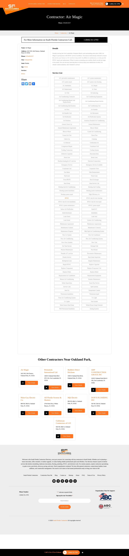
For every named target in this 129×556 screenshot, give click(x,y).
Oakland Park (28, 60)
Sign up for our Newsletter (64, 495)
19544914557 (64, 23)
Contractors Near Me (53, 3)
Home (56, 33)
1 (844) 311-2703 (91, 40)
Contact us (71, 3)
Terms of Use (91, 475)
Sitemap (71, 475)
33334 (26, 67)
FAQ (83, 475)
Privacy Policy (101, 475)
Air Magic (25, 370)
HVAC (23, 74)
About (77, 475)
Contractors (63, 33)
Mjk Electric (72, 397)
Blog (64, 3)
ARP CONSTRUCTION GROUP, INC (98, 372)
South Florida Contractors (36, 3)
